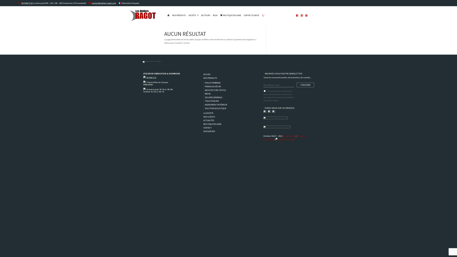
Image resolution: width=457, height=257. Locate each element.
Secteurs (205, 16)
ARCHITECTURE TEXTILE (215, 90)
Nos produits (179, 16)
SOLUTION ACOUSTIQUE (215, 108)
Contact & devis (251, 16)
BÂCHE (208, 93)
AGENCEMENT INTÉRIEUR (216, 104)
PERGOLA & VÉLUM (213, 86)
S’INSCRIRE (305, 85)
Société (192, 16)
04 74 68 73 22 (26, 3)
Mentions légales (289, 136)
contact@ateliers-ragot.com (104, 3)
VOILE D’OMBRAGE (213, 83)
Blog (215, 16)
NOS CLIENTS (209, 117)
